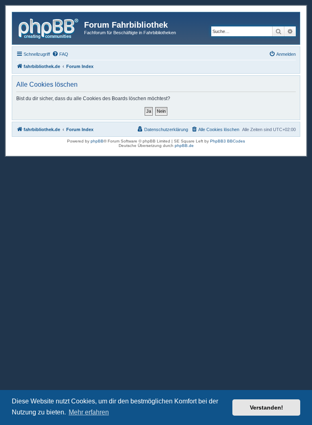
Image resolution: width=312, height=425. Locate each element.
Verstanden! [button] (266, 407)
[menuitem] (60, 54)
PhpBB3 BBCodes (227, 141)
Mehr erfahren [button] (89, 412)
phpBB (97, 141)
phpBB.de (184, 145)
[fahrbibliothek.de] (49, 27)
